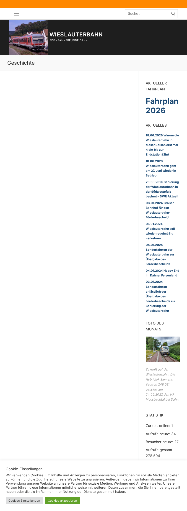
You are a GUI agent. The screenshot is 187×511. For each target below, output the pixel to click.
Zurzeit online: (158, 425)
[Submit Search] (173, 13)
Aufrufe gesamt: (159, 449)
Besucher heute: (160, 441)
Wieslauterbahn (76, 34)
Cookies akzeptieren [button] (62, 500)
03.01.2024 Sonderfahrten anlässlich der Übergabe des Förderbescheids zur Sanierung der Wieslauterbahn (160, 296)
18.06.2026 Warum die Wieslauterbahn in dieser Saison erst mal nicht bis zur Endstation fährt (162, 144)
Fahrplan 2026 (162, 105)
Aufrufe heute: (158, 434)
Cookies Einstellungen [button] (24, 500)
